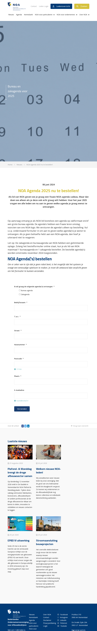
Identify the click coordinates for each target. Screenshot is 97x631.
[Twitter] (25, 426)
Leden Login (43, 6)
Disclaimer (47, 620)
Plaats (16, 376)
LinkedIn (63, 620)
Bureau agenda (27, 290)
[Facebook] (22, 426)
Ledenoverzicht (63, 6)
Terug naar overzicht (80, 426)
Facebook (64, 614)
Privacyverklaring (49, 623)
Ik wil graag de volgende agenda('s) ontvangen (33, 286)
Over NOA (83, 14)
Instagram (64, 617)
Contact (34, 6)
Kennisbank (28, 14)
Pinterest (63, 623)
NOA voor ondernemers (66, 14)
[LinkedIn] (28, 426)
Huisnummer (19, 344)
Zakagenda (25, 294)
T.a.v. (16, 316)
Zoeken (83, 6)
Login (45, 626)
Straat (17, 330)
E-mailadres (19, 390)
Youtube (63, 626)
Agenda (19, 14)
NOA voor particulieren (43, 14)
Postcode (18, 358)
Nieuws (11, 14)
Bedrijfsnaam (19, 302)
